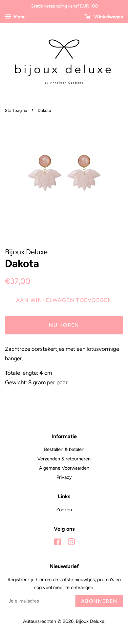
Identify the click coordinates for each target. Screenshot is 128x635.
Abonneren (99, 601)
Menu (19, 17)
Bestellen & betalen (64, 449)
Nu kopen (64, 325)
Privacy (64, 477)
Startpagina (16, 110)
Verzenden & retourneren (64, 459)
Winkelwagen (108, 17)
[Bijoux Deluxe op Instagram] (71, 543)
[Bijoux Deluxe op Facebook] (57, 543)
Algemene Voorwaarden (64, 468)
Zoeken (64, 510)
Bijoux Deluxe (90, 621)
